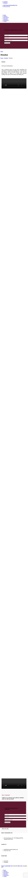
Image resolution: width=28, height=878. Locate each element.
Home (2, 58)
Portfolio (6, 58)
